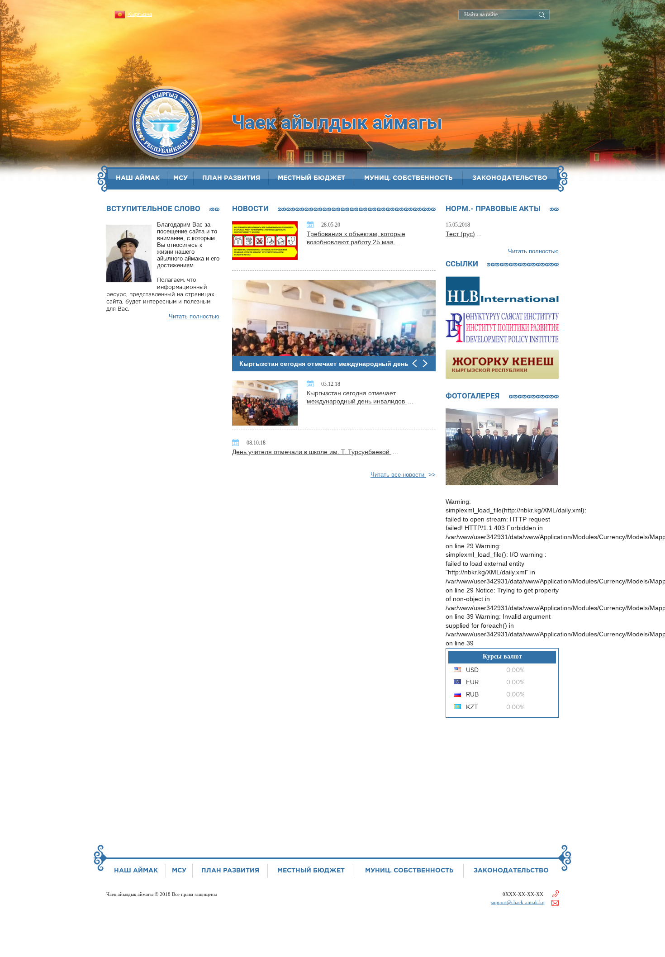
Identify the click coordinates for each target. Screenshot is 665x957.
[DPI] (502, 327)
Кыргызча (140, 14)
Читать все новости (398, 474)
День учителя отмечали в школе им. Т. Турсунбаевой (311, 451)
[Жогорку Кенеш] (502, 363)
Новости (250, 208)
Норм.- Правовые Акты (493, 208)
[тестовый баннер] (502, 290)
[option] (334, 325)
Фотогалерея (472, 395)
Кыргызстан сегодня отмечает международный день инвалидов (357, 397)
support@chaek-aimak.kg (518, 902)
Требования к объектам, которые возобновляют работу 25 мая (356, 238)
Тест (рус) (460, 233)
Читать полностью (194, 316)
